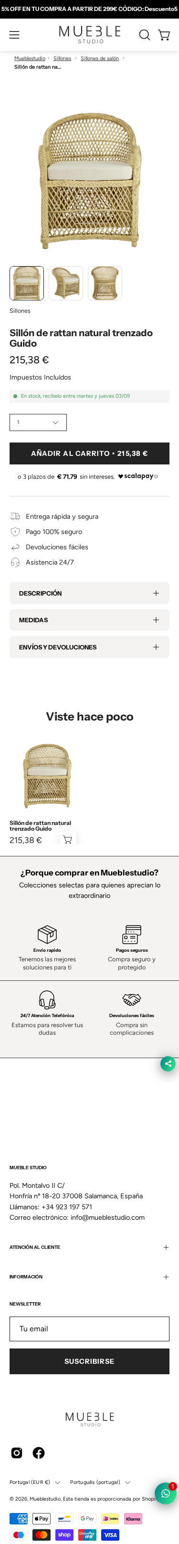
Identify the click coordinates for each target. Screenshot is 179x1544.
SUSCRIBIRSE (89, 1361)
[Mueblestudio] (89, 34)
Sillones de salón (100, 58)
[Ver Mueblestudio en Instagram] (17, 1453)
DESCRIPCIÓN (40, 593)
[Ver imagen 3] (105, 283)
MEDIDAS (33, 620)
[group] (89, 9)
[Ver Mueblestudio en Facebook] (39, 1453)
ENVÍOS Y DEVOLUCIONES (57, 647)
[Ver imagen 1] (27, 283)
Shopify (151, 1499)
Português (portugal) (95, 1482)
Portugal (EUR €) (30, 1482)
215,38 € (26, 840)
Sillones (62, 58)
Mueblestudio (29, 58)
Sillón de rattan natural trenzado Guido (40, 826)
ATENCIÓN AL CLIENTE (35, 1247)
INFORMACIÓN (26, 1276)
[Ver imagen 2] (66, 283)
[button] (143, 34)
